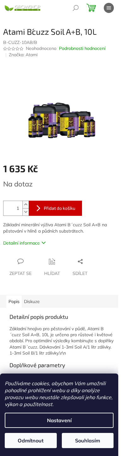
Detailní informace (21, 243)
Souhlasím (87, 440)
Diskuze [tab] (32, 301)
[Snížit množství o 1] (25, 212)
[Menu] (108, 8)
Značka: (23, 55)
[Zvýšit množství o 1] (25, 204)
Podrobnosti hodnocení (82, 48)
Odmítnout (31, 440)
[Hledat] (75, 8)
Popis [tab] (14, 301)
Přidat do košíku (59, 208)
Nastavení (59, 420)
